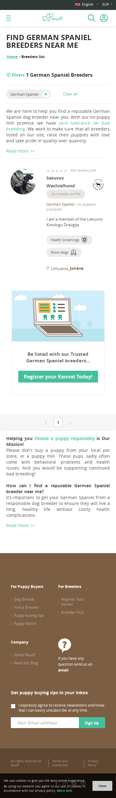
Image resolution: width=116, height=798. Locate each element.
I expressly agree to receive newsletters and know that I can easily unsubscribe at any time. (61, 708)
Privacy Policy (93, 763)
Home (12, 56)
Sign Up (92, 723)
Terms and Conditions (60, 763)
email (63, 670)
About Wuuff (24, 654)
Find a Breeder (26, 607)
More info (64, 790)
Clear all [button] (70, 94)
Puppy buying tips (29, 615)
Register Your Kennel (72, 602)
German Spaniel (24, 94)
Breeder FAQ (72, 612)
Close (102, 786)
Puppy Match (25, 623)
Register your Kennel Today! (58, 376)
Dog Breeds (24, 599)
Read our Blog (26, 662)
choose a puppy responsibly (64, 438)
